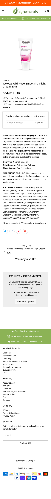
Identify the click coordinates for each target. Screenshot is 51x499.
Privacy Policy (9, 416)
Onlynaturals (28, 468)
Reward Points (9, 394)
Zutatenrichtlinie (9, 370)
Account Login (9, 383)
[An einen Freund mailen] (25, 231)
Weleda (6, 80)
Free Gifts (7, 389)
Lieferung (7, 358)
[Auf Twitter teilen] (5, 231)
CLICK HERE (39, 3)
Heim (22, 246)
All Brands (7, 386)
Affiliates (6, 410)
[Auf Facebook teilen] (12, 231)
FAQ (5, 373)
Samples (6, 400)
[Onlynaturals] (25, 11)
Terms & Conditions (11, 413)
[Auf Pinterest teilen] (18, 231)
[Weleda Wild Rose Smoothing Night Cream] (25, 48)
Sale (5, 397)
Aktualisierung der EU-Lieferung (16, 361)
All (30, 246)
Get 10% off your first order (14, 391)
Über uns (7, 353)
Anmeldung (25, 443)
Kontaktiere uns (9, 356)
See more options (25, 301)
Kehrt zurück (8, 364)
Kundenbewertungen (12, 367)
